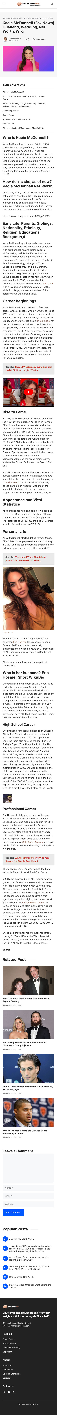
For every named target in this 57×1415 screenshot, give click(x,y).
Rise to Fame (8, 115)
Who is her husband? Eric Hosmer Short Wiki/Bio (23, 128)
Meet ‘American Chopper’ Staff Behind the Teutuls (30, 1286)
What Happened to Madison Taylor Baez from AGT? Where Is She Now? (29, 1267)
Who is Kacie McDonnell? (13, 92)
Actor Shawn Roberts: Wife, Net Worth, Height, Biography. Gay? (29, 1258)
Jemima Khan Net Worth (21, 1239)
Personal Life (8, 124)
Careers (6, 1378)
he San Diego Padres (33, 902)
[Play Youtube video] (28, 392)
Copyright (7, 1352)
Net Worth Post (32, 1404)
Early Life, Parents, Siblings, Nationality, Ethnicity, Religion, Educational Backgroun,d (24, 104)
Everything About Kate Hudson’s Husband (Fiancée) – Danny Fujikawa (24, 1044)
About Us (7, 1365)
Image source (8, 632)
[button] (52, 4)
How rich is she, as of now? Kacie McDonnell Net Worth (24, 97)
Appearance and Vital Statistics (16, 119)
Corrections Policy (11, 1347)
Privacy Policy (9, 1343)
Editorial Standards (11, 1374)
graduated (47, 283)
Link (34, 39)
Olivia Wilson (15, 38)
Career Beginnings (11, 110)
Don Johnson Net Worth (21, 1277)
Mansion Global (11, 482)
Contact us (8, 1369)
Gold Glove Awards (32, 842)
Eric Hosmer (19, 642)
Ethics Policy (9, 1339)
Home (5, 18)
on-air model (43, 321)
